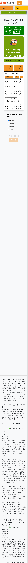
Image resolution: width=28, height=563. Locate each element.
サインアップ (19, 8)
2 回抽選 (11, 124)
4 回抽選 (11, 127)
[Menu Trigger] (19, 3)
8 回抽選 (11, 130)
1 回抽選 (11, 120)
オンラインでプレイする (13, 12)
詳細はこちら (16, 33)
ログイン (2, 8)
